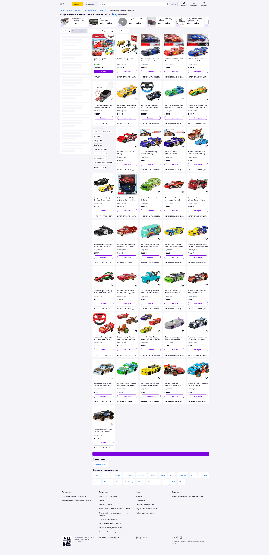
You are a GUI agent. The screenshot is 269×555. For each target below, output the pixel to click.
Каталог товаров (66, 10)
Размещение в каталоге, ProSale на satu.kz (114, 509)
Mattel (172, 475)
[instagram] (181, 537)
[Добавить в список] (112, 53)
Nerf (165, 482)
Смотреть (127, 72)
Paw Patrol (203, 475)
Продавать (103, 505)
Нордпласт (183, 475)
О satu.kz (139, 496)
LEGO (193, 475)
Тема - (107, 538)
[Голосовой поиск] (167, 4)
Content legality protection (145, 513)
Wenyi (181, 482)
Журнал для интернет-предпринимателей (187, 496)
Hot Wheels (129, 475)
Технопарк (116, 475)
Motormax (107, 482)
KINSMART (141, 475)
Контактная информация (145, 505)
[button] (103, 71)
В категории (90, 4)
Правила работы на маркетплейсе (111, 532)
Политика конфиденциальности (110, 528)
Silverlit (140, 482)
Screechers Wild (153, 482)
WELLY (106, 475)
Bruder (96, 475)
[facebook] (177, 537)
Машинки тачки (100, 464)
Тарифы (101, 500)
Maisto (162, 475)
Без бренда (129, 482)
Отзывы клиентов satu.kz (108, 519)
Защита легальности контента (147, 509)
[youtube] (173, 537)
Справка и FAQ (141, 500)
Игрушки (103, 10)
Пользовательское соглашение (110, 523)
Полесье (153, 475)
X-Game (97, 482)
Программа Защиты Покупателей (74, 496)
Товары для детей (89, 10)
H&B (173, 482)
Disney (77, 10)
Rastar (118, 482)
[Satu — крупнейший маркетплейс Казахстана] (64, 4)
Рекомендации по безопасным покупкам (76, 500)
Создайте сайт (104, 496)
